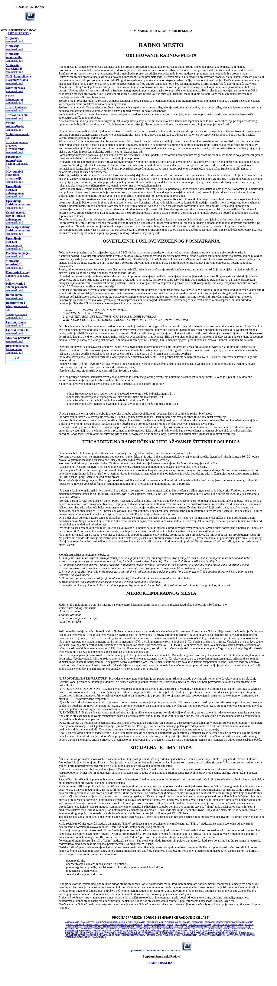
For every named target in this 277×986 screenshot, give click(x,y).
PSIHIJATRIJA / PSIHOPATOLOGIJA (191, 933)
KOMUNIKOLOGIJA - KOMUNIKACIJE (101, 927)
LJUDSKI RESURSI (18, 33)
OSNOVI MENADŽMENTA (234, 929)
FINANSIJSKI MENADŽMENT (129, 925)
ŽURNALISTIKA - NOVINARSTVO (91, 937)
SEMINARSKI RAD (161, 962)
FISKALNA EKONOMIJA (154, 925)
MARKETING (229, 927)
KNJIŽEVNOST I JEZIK (146, 927)
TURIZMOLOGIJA (189, 935)
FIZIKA (170, 925)
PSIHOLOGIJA (166, 933)
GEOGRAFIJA (181, 925)
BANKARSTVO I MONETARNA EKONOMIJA (100, 922)
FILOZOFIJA (236, 922)
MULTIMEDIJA (146, 929)
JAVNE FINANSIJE (73, 927)
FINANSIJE (248, 922)
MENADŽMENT (112, 929)
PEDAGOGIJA (119, 931)
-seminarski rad (14, 39)
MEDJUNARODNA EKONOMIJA (90, 929)
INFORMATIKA (219, 925)
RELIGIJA (233, 933)
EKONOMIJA (139, 922)
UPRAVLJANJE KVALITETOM (212, 935)
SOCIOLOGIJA (246, 933)
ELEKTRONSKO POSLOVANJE (176, 922)
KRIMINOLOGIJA (126, 927)
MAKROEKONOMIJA (213, 927)
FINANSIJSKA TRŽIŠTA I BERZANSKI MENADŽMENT (90, 925)
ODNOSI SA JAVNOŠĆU (165, 929)
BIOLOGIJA (127, 922)
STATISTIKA (152, 935)
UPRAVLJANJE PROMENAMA (240, 935)
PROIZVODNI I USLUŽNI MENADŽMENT (122, 933)
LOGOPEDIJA (176, 927)
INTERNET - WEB (235, 925)
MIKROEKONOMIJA (129, 929)
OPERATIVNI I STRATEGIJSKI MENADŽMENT (199, 929)
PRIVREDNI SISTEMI (93, 933)
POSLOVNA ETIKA (197, 931)
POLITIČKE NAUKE (136, 931)
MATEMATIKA (243, 927)
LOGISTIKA (163, 927)
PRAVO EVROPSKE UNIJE (228, 931)
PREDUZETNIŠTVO (74, 933)
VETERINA (70, 937)
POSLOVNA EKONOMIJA (175, 931)
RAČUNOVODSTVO (218, 933)
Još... (18, 357)
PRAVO (210, 931)
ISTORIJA (249, 925)
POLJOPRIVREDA (154, 931)
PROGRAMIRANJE (150, 933)
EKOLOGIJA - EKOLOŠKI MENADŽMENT (210, 922)
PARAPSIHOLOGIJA (102, 931)
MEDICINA (69, 929)
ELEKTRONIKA (154, 922)
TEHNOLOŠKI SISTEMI (169, 935)
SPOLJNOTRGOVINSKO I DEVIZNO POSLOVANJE (89, 935)
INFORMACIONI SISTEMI (200, 925)
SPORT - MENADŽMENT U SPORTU (129, 935)
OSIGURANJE (84, 931)
